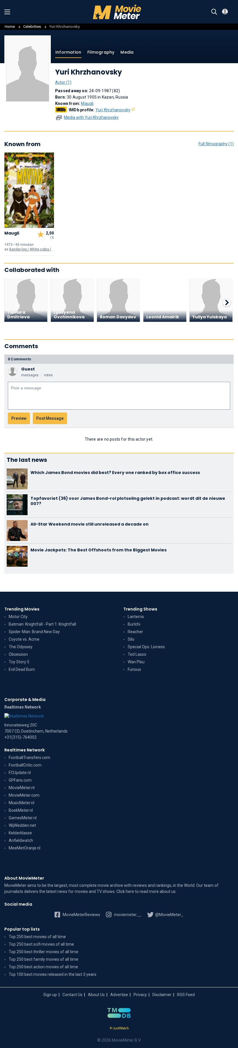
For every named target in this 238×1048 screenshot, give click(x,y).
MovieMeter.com (24, 795)
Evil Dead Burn (22, 669)
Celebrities (32, 26)
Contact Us (72, 994)
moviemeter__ (127, 914)
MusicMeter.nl (21, 802)
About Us (96, 994)
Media (127, 52)
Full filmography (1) (216, 143)
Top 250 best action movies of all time (43, 967)
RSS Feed (186, 994)
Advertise (119, 994)
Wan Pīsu (136, 662)
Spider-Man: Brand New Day (34, 631)
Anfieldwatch (21, 840)
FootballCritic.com (25, 765)
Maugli (87, 103)
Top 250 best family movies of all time (43, 959)
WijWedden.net (22, 825)
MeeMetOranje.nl (24, 848)
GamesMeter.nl (23, 817)
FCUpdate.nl (20, 772)
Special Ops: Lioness (146, 646)
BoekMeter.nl (21, 810)
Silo (131, 639)
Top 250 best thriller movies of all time (43, 951)
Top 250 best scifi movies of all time (41, 944)
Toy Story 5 (19, 662)
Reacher (135, 631)
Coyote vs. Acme (24, 639)
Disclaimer (162, 994)
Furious (134, 669)
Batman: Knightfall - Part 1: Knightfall (42, 624)
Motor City (18, 616)
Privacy (140, 994)
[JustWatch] (119, 1028)
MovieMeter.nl (22, 787)
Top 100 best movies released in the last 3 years (52, 974)
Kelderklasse (20, 833)
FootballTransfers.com (29, 757)
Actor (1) (63, 82)
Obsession (18, 654)
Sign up (50, 994)
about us (168, 891)
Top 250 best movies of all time (37, 936)
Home (10, 26)
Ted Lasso (137, 654)
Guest (28, 369)
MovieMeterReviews (81, 914)
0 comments (19, 359)
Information (68, 52)
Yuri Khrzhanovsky (112, 110)
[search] (214, 11)
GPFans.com (20, 780)
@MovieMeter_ (168, 914)
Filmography (100, 52)
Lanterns (136, 616)
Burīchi (134, 624)
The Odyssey (21, 646)
